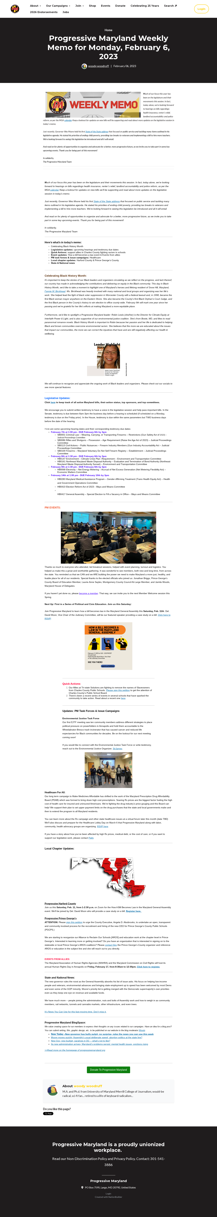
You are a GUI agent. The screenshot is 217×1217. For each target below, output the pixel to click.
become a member (88, 593)
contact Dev (111, 945)
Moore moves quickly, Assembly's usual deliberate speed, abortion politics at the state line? (96, 1037)
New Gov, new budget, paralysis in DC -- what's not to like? (80, 1041)
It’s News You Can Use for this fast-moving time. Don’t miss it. (75, 1011)
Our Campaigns (57, 5)
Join (78, 5)
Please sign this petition (118, 690)
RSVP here (102, 826)
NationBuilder (115, 1197)
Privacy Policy (124, 1158)
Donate (120, 5)
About (34, 5)
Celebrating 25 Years (145, 5)
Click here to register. (148, 966)
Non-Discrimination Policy (87, 1158)
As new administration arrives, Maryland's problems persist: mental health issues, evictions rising (99, 1044)
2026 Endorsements (44, 12)
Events (105, 5)
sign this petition (74, 922)
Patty (91, 838)
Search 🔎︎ (170, 5)
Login (201, 8)
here (123, 698)
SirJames (117, 748)
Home (108, 30)
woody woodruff (98, 66)
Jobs (66, 12)
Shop (92, 5)
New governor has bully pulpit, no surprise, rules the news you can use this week (109, 1034)
